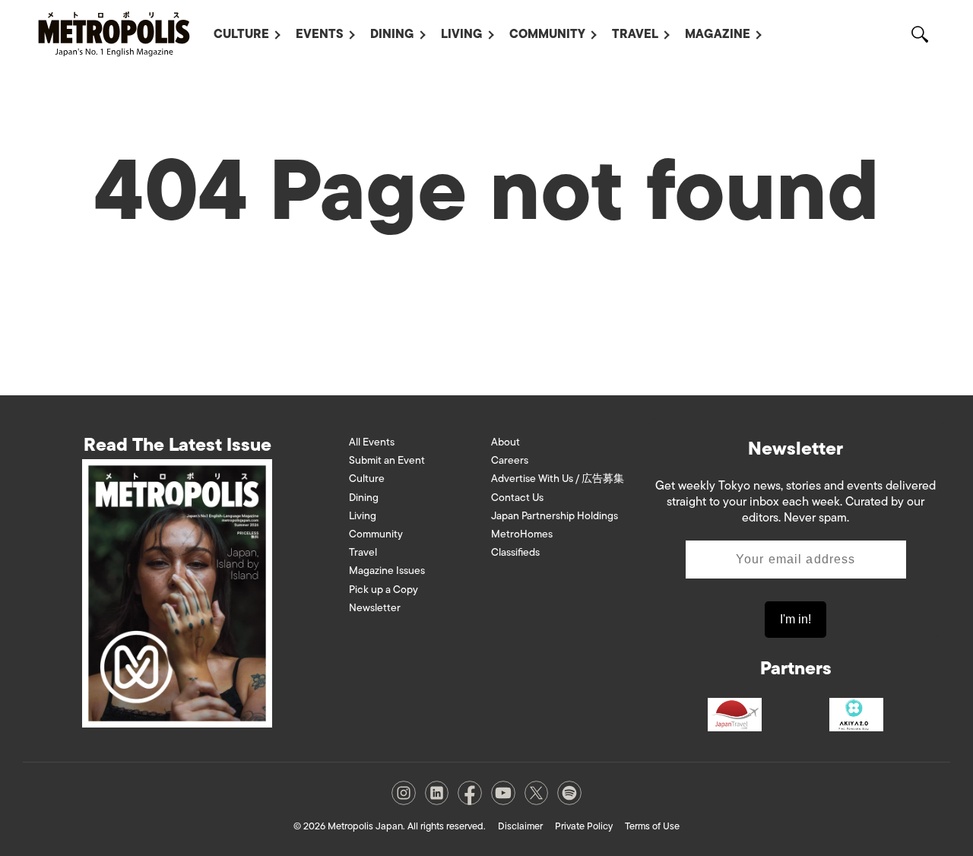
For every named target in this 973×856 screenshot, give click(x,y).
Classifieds (515, 552)
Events (320, 34)
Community (547, 34)
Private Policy (584, 826)
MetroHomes (522, 534)
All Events (372, 442)
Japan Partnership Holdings (554, 516)
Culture (241, 34)
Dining (392, 34)
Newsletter (375, 608)
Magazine (717, 34)
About (505, 442)
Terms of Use (652, 826)
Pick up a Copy (383, 589)
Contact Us (517, 497)
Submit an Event (387, 460)
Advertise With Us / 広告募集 (557, 478)
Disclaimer (520, 826)
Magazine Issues (387, 570)
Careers (509, 460)
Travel (635, 34)
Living (462, 34)
